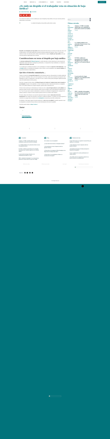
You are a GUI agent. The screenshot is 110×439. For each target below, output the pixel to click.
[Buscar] (90, 19)
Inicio (25, 2)
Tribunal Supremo (35, 61)
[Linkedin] (58, 407)
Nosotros (66, 2)
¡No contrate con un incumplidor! (51, 140)
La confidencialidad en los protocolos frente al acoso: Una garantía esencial (82, 44)
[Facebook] (51, 407)
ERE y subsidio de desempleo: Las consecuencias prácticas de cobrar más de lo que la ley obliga (82, 93)
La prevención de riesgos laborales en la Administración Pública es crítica (82, 78)
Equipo (52, 2)
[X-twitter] (55, 407)
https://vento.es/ (34, 104)
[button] (20, 15)
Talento (59, 2)
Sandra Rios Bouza (26, 115)
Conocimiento (42, 2)
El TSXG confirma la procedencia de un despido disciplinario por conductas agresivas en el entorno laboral (82, 60)
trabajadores (41, 98)
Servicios (32, 2)
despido (22, 68)
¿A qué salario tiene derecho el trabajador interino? (54, 143)
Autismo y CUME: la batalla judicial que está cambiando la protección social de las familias (82, 27)
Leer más (76, 30)
